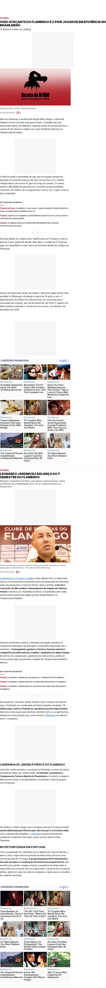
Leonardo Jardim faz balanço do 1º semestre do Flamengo (36, 677)
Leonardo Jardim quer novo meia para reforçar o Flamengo (37, 682)
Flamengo (51, 715)
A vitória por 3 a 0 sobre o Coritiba (17, 578)
